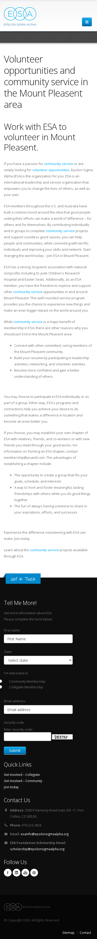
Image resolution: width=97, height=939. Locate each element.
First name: (12, 630)
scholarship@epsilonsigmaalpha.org (37, 849)
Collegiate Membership (26, 687)
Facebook (8, 873)
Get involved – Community (23, 781)
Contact (85, 932)
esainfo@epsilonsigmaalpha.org (45, 834)
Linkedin (16, 873)
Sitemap (68, 932)
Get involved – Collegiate (22, 774)
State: (8, 652)
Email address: (15, 701)
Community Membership (27, 681)
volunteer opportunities (51, 170)
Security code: (14, 722)
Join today (11, 787)
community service (58, 163)
